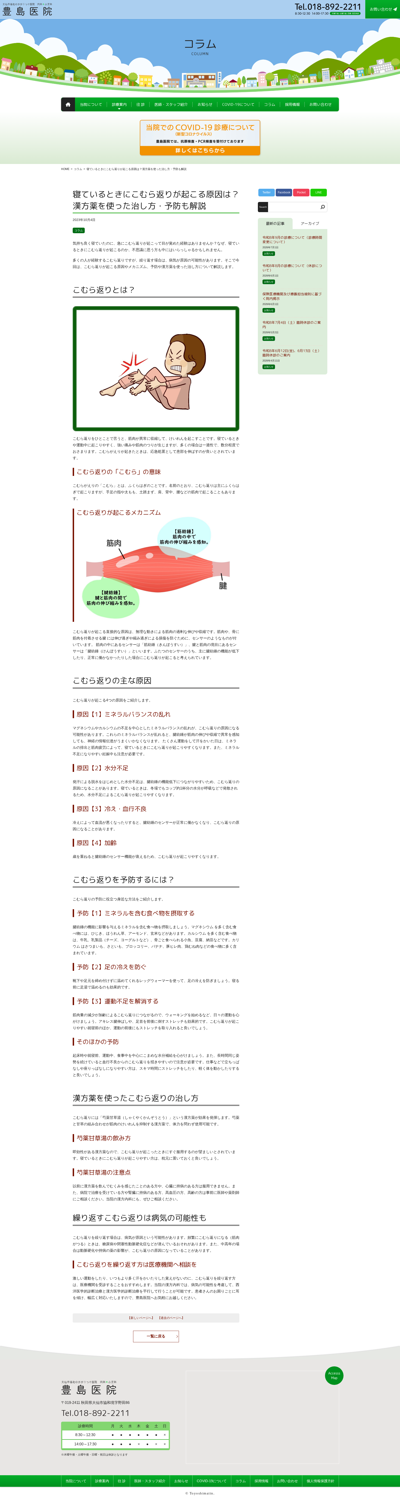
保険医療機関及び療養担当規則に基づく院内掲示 (292, 296)
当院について (76, 1481)
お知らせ (268, 253)
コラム (78, 169)
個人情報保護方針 (320, 1481)
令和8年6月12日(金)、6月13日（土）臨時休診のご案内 (291, 353)
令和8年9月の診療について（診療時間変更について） (292, 239)
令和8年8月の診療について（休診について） (292, 268)
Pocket (301, 192)
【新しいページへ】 (141, 1318)
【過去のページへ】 (171, 1318)
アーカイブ (310, 223)
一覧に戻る (156, 1336)
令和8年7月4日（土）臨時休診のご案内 (291, 324)
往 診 (122, 1481)
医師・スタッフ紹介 (150, 1481)
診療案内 (102, 1481)
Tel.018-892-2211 (95, 1412)
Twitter (266, 192)
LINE (319, 192)
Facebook (284, 192)
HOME (65, 169)
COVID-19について (212, 1481)
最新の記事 (275, 223)
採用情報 (262, 1481)
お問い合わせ (287, 1481)
